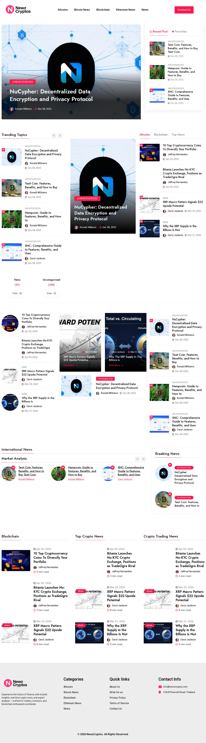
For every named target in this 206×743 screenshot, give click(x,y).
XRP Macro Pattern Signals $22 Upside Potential (183, 204)
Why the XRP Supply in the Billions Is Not (180, 228)
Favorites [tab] (181, 31)
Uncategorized (176, 41)
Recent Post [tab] (160, 31)
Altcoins (63, 9)
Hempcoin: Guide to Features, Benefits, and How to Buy (181, 71)
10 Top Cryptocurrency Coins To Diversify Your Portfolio (182, 147)
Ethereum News (125, 9)
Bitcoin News (82, 9)
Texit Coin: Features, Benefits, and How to (187, 504)
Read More (69, 365)
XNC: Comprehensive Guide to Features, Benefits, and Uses (180, 95)
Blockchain (103, 9)
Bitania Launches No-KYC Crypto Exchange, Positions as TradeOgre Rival (182, 173)
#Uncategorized (22, 82)
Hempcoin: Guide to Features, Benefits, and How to (43, 216)
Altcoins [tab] (145, 135)
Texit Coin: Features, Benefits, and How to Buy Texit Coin (183, 48)
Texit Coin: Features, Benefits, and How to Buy (41, 185)
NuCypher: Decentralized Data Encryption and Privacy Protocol (51, 95)
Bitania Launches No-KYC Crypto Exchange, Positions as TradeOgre (37, 344)
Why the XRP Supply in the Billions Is (38, 399)
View (15, 293)
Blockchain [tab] (161, 135)
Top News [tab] (178, 135)
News (145, 9)
